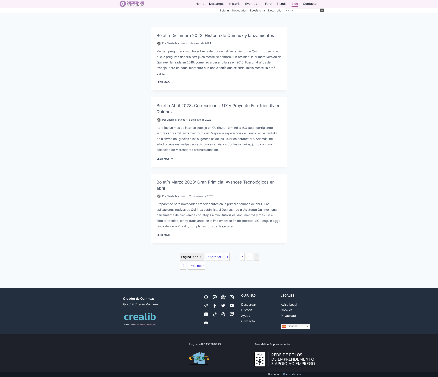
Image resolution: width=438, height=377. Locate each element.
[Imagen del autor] (159, 43)
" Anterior (214, 257)
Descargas (216, 3)
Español (291, 326)
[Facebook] (214, 305)
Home (200, 3)
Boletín (224, 10)
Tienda (282, 3)
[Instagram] (232, 297)
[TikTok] (214, 314)
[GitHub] (206, 297)
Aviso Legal (289, 304)
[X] (223, 305)
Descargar (248, 304)
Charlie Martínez (176, 43)
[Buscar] (322, 10)
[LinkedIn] (206, 314)
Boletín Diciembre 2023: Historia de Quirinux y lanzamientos (215, 35)
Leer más (165, 82)
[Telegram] (206, 305)
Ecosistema (257, 10)
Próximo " (197, 266)
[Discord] (206, 322)
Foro (268, 3)
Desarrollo (274, 10)
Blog (295, 3)
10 (182, 266)
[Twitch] (232, 314)
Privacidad (288, 315)
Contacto (310, 3)
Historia (234, 3)
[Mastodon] (214, 297)
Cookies (286, 310)
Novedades (239, 10)
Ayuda (245, 315)
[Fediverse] (223, 297)
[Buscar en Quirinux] (302, 10)
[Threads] (223, 314)
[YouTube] (232, 305)
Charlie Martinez (292, 374)
